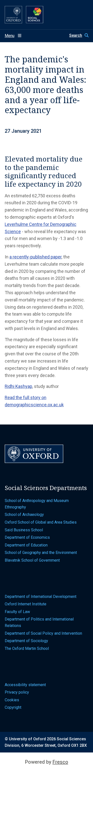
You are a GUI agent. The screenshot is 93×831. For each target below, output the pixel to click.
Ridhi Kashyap (18, 386)
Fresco (60, 762)
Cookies (12, 700)
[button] (78, 36)
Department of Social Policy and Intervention (43, 633)
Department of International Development (40, 596)
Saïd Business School (24, 530)
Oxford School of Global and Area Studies (41, 522)
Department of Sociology (26, 640)
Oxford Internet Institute (25, 604)
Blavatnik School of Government (32, 560)
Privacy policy (17, 692)
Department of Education (26, 545)
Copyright (13, 707)
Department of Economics (27, 537)
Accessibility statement (25, 684)
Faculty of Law (17, 611)
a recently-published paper (35, 256)
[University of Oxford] (13, 14)
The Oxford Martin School (27, 648)
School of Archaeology (24, 514)
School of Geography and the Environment (41, 552)
